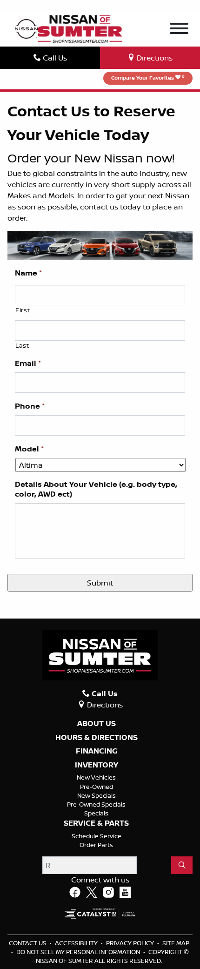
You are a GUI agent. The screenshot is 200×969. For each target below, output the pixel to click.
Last (22, 345)
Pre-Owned (96, 786)
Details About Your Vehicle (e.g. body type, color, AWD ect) (96, 489)
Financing (96, 751)
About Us (96, 724)
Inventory (96, 765)
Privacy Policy (130, 943)
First (22, 310)
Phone (30, 406)
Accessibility (77, 943)
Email (28, 363)
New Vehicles (96, 777)
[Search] (182, 865)
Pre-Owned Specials (96, 804)
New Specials (96, 795)
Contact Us (28, 943)
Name (28, 273)
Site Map (175, 943)
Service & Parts (96, 823)
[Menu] (179, 30)
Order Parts (96, 845)
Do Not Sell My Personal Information (78, 952)
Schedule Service (96, 836)
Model (29, 449)
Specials (96, 813)
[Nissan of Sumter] (80, 28)
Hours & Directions (96, 737)
